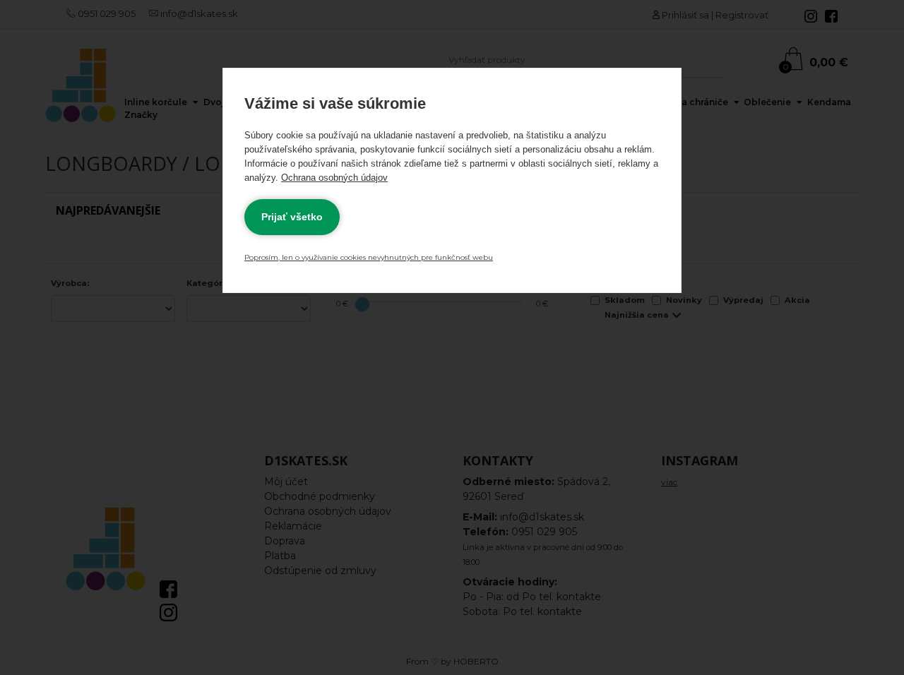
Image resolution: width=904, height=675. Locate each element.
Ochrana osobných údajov (334, 177)
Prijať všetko (292, 216)
